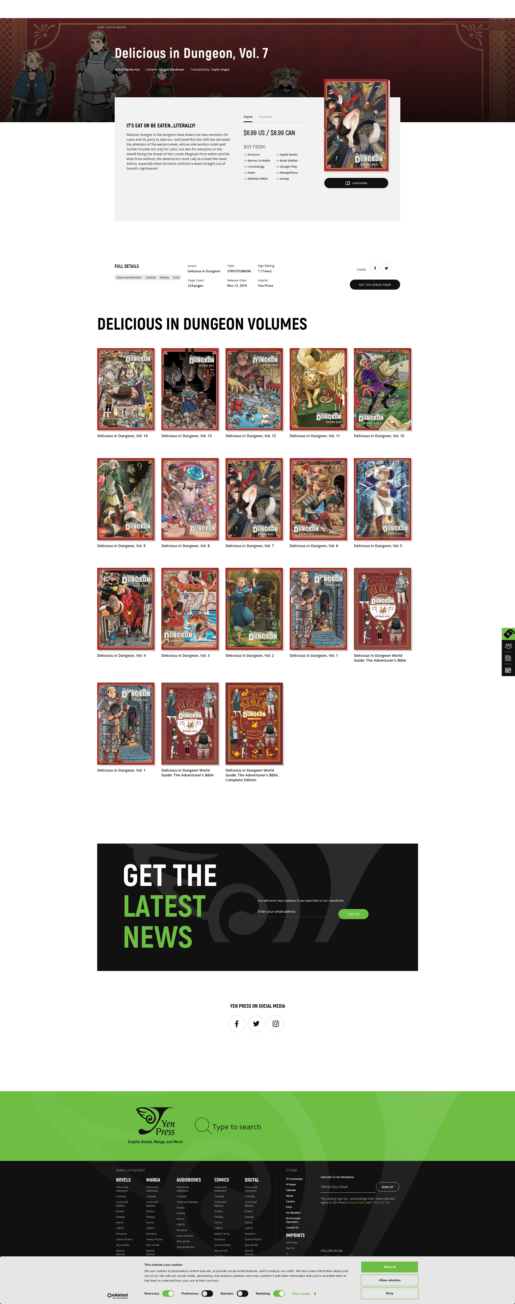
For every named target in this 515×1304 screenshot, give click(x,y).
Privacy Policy (357, 1202)
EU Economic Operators (293, 1220)
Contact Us (292, 1227)
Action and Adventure (129, 277)
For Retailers (293, 1212)
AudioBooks (189, 1180)
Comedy (151, 277)
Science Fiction (124, 1239)
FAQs (289, 1207)
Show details (301, 1293)
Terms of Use (381, 1202)
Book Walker (289, 160)
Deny (389, 1293)
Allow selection (390, 1280)
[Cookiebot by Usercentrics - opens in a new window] (117, 1296)
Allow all (390, 1267)
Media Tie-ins (222, 1233)
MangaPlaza (289, 172)
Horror (120, 1222)
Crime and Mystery (122, 1203)
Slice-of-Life (122, 1245)
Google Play (288, 166)
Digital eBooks (116, 27)
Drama (120, 1211)
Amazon (254, 154)
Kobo (251, 172)
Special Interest (120, 1252)
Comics (221, 1180)
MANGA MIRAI (258, 178)
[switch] (207, 1293)
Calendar (291, 1190)
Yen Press (291, 1242)
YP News (291, 1184)
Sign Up (387, 1187)
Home (100, 27)
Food (176, 277)
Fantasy (164, 277)
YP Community (294, 1179)
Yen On (290, 1248)
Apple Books (289, 154)
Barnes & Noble (259, 160)
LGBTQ (120, 1228)
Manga (153, 1180)
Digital (252, 1180)
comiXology (256, 166)
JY (287, 1254)
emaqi (284, 178)
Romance (121, 1233)
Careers (290, 1201)
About (289, 1195)
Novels (123, 1180)
